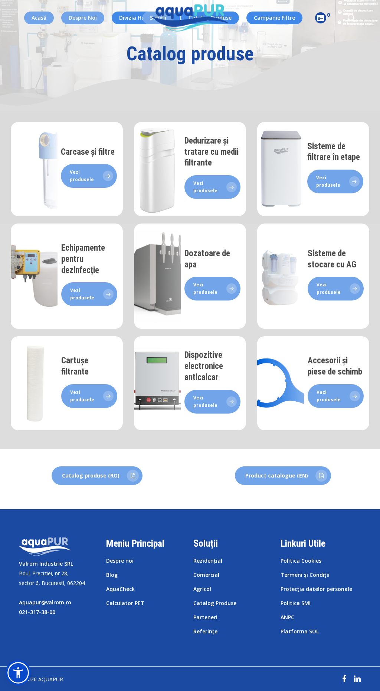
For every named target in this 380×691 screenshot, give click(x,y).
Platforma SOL (300, 631)
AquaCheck (120, 588)
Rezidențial (207, 560)
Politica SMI (296, 603)
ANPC (287, 617)
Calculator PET (125, 603)
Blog (112, 574)
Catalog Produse (214, 603)
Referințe (205, 631)
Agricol (202, 588)
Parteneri (205, 617)
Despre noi (120, 560)
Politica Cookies (301, 560)
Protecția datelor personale (316, 588)
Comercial (206, 574)
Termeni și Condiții (305, 574)
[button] (18, 673)
